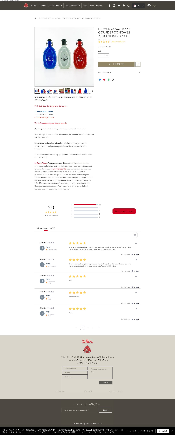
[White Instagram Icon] (114, 5)
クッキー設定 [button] (131, 431)
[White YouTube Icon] (119, 5)
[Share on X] (113, 79)
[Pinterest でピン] (104, 79)
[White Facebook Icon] (109, 5)
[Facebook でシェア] (99, 79)
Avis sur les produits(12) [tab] (46, 228)
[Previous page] (76, 327)
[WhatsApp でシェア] (108, 79)
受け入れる (163, 431)
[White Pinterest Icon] (123, 5)
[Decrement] (100, 56)
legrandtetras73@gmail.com (99, 357)
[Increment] (107, 56)
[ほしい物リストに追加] (137, 64)
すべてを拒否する (146, 431)
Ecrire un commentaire (124, 211)
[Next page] (98, 327)
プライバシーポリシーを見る (104, 432)
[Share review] (136, 243)
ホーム (37, 18)
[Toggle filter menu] (135, 235)
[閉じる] (172, 431)
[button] (128, 5)
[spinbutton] (104, 56)
